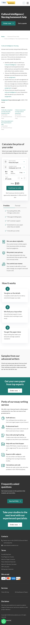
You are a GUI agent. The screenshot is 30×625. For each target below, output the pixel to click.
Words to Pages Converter (8, 559)
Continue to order (15, 188)
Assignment (4, 100)
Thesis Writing (5, 592)
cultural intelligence (10, 92)
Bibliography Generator (7, 569)
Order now (7, 23)
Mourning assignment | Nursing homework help (7, 122)
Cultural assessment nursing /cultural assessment (20, 111)
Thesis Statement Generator (8, 561)
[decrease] (18, 178)
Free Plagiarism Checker (7, 557)
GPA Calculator (5, 566)
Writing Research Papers (21, 592)
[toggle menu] (28, 2)
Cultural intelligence (10, 64)
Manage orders (23, 2)
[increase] (24, 178)
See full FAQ (13, 501)
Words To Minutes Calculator (9, 564)
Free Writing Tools (6, 554)
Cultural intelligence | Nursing (9, 46)
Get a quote (22, 23)
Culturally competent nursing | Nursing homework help (6, 111)
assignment (12, 77)
